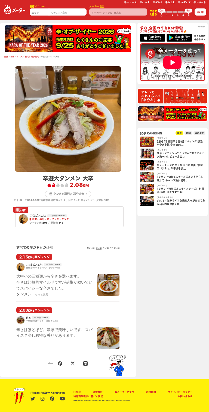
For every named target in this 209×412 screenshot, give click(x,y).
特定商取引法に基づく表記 (88, 396)
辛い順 (106, 248)
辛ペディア (184, 2)
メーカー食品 (96, 6)
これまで (199, 133)
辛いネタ (145, 2)
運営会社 (98, 392)
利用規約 (151, 392)
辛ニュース (130, 2)
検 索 (200, 12)
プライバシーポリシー (180, 392)
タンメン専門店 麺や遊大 (28, 57)
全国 (6, 57)
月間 (188, 133)
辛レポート (199, 2)
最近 (179, 133)
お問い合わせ (185, 396)
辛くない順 (114, 248)
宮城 (12, 57)
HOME (77, 392)
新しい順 (90, 248)
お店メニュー (37, 6)
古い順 (99, 248)
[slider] (162, 12)
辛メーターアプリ (124, 392)
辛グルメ (157, 2)
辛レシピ (170, 2)
